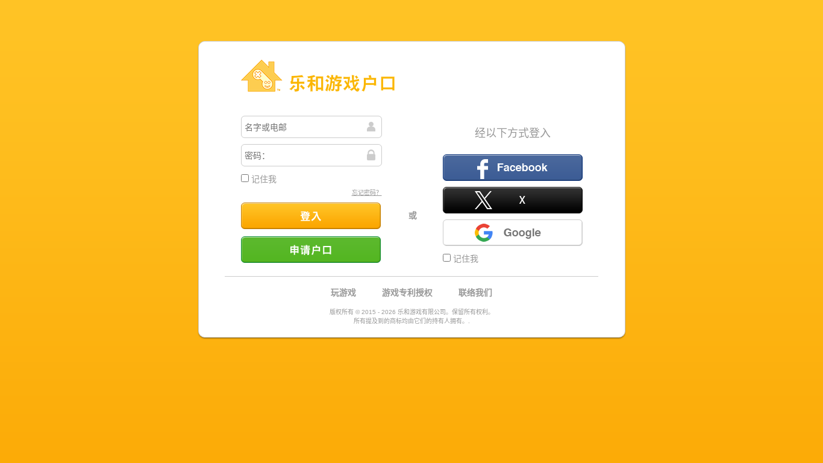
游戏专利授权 (407, 292)
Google (513, 232)
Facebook (513, 167)
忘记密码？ (367, 192)
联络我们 (475, 292)
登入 (311, 216)
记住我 (263, 179)
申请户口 (311, 249)
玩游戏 (343, 292)
